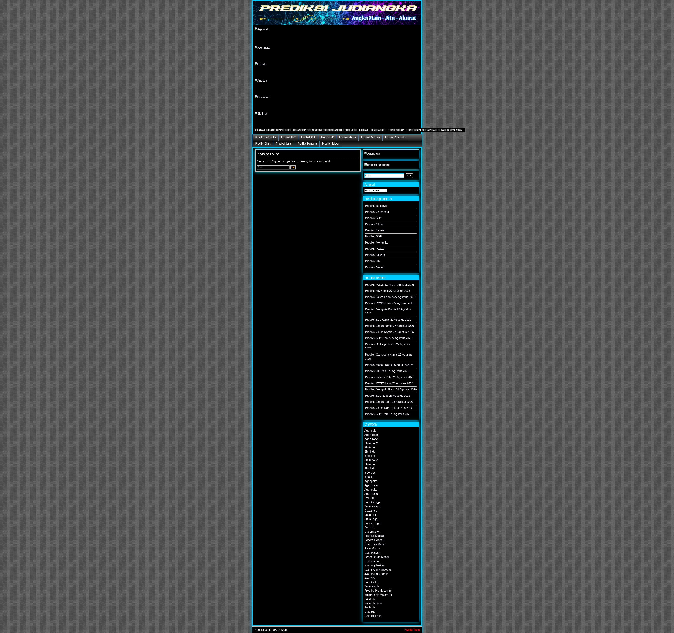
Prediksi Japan (284, 143)
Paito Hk (369, 599)
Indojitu (369, 476)
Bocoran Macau (374, 540)
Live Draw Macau (375, 544)
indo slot (369, 455)
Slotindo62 (371, 443)
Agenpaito (370, 481)
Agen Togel (371, 434)
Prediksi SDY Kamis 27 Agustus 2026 (388, 338)
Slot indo (369, 451)
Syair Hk (369, 607)
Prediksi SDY (288, 137)
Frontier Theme (412, 629)
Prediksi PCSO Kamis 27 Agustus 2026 (389, 303)
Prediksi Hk (371, 582)
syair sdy (369, 577)
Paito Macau (372, 548)
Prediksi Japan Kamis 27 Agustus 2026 (389, 325)
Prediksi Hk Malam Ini (378, 590)
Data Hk (369, 611)
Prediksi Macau (347, 137)
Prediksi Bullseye (370, 137)
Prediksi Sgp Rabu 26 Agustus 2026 (387, 395)
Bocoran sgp (372, 506)
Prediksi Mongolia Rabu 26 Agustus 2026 (391, 389)
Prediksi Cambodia (395, 137)
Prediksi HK (327, 137)
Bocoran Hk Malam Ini (378, 594)
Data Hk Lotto (372, 615)
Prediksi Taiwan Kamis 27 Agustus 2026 (390, 297)
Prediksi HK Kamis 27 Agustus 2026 (387, 290)
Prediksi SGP (308, 137)
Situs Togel (371, 519)
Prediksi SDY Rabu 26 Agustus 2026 (388, 414)
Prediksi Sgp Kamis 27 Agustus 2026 (388, 319)
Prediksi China (263, 143)
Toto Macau (371, 561)
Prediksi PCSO (374, 248)
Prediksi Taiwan (330, 143)
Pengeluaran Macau (377, 556)
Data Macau (371, 552)
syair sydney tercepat (377, 569)
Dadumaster (372, 531)
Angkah (369, 527)
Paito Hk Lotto (373, 603)
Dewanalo (370, 510)
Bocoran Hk (371, 586)
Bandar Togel (372, 523)
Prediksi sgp (372, 502)
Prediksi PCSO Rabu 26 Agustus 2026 (389, 383)
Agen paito (371, 485)
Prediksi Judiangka (265, 137)
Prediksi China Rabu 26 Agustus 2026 (389, 407)
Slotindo (369, 447)
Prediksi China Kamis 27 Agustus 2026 (389, 331)
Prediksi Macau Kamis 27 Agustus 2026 (390, 284)
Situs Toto (370, 514)
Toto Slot (369, 497)
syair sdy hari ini (374, 565)
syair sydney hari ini (376, 573)
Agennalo (370, 430)
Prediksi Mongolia (307, 143)
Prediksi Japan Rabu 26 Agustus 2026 (389, 401)
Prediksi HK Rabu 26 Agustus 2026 (387, 371)
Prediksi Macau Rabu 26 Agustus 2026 (389, 364)
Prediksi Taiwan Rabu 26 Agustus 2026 (389, 377)
